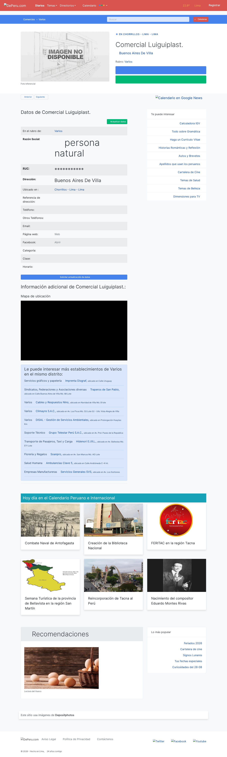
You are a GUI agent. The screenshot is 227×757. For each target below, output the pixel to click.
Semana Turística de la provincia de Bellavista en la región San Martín (50, 603)
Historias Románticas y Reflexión (180, 147)
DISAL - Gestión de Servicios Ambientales (62, 419)
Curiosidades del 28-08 (187, 667)
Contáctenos (105, 739)
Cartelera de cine (191, 649)
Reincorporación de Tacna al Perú (110, 600)
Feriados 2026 (193, 643)
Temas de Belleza (189, 188)
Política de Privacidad (76, 739)
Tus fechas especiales (188, 661)
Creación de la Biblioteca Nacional (107, 545)
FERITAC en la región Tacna (173, 543)
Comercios (29, 19)
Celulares (202, 19)
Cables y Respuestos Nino (52, 402)
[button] (103, 5)
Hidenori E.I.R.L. (86, 441)
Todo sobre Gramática (186, 131)
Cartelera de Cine (189, 172)
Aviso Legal (49, 739)
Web (57, 234)
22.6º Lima (192, 5)
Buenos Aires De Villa (136, 53)
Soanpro (56, 454)
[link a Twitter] (158, 741)
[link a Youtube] (199, 741)
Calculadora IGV (190, 123)
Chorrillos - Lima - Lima (69, 189)
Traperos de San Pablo (104, 389)
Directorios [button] (67, 5)
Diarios (39, 5)
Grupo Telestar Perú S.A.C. (65, 432)
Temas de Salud (190, 180)
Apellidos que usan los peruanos (180, 164)
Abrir (58, 242)
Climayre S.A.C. (45, 411)
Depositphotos (64, 715)
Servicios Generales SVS (76, 471)
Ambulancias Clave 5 (59, 463)
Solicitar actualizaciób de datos (74, 277)
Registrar (214, 5)
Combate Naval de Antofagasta (49, 543)
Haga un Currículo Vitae (185, 139)
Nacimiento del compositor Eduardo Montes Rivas (172, 600)
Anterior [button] (28, 97)
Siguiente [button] (40, 97)
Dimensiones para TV (187, 196)
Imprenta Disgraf (75, 380)
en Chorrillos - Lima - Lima (138, 34)
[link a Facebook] (178, 741)
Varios (42, 19)
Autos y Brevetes (190, 155)
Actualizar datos (118, 121)
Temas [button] (51, 5)
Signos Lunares (192, 655)
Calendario (89, 5)
